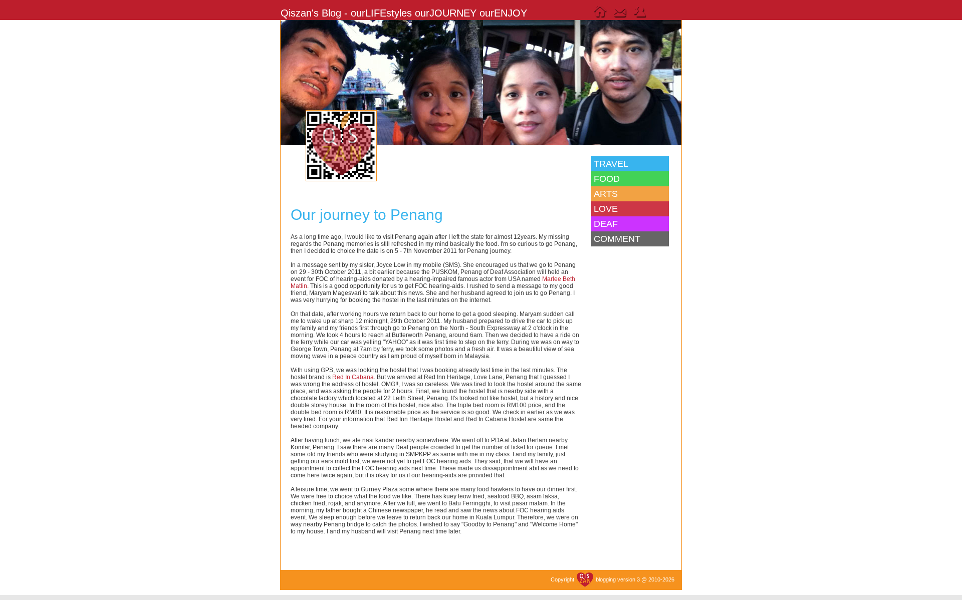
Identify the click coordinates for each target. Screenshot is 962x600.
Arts (606, 194)
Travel (611, 164)
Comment (617, 239)
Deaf (606, 224)
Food (607, 179)
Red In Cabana (353, 377)
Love (606, 209)
